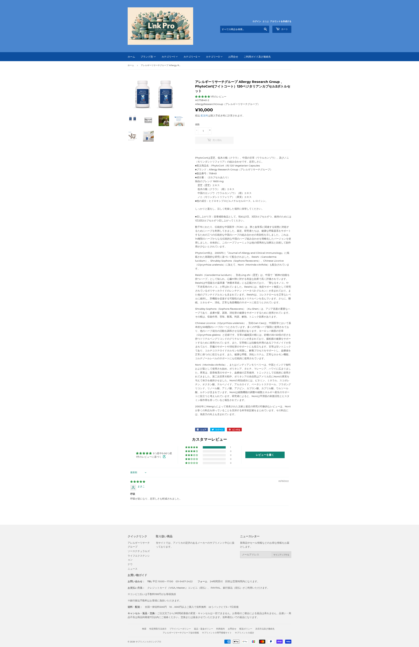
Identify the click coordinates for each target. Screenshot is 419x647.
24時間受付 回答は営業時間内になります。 (226, 581)
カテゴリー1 (168, 56)
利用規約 (220, 628)
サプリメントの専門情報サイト (217, 632)
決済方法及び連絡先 (264, 628)
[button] (203, 96)
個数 (197, 124)
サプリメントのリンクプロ (148, 641)
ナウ (130, 564)
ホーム (131, 56)
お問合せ (233, 56)
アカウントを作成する (280, 21)
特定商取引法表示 (157, 628)
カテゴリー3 (213, 56)
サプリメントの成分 (244, 632)
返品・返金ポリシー (203, 628)
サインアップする (281, 554)
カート (284, 29)
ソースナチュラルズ (139, 551)
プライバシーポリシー (180, 628)
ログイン (257, 21)
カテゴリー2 (190, 56)
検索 (144, 628)
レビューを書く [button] (265, 454)
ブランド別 (147, 56)
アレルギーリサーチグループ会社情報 (181, 632)
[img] (137, 481)
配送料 (204, 115)
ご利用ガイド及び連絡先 (257, 56)
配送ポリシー (245, 628)
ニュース (132, 568)
